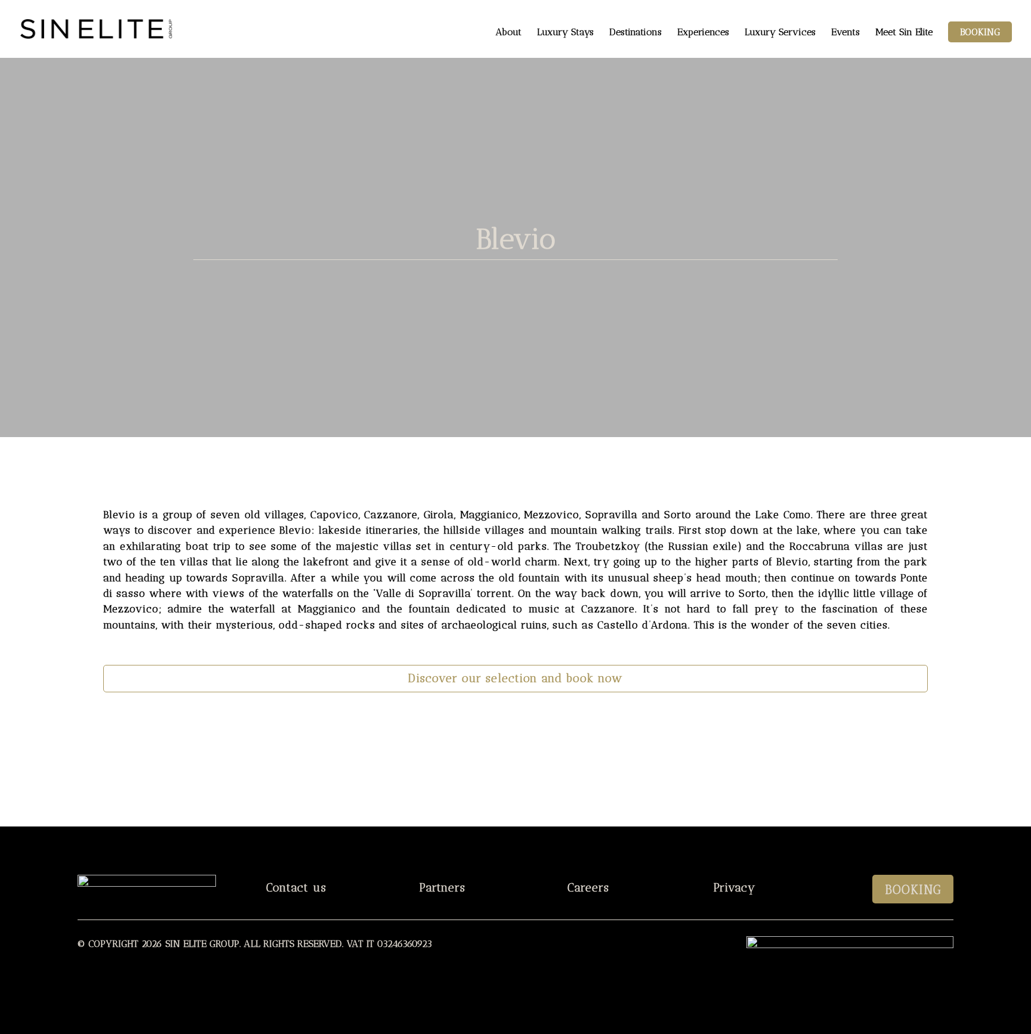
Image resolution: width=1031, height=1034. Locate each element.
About (508, 33)
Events (845, 33)
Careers (588, 887)
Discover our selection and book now (515, 678)
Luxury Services (780, 33)
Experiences (703, 33)
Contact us (296, 887)
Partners (442, 887)
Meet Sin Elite (904, 33)
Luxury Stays (565, 33)
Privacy (735, 887)
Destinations (635, 33)
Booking (980, 32)
